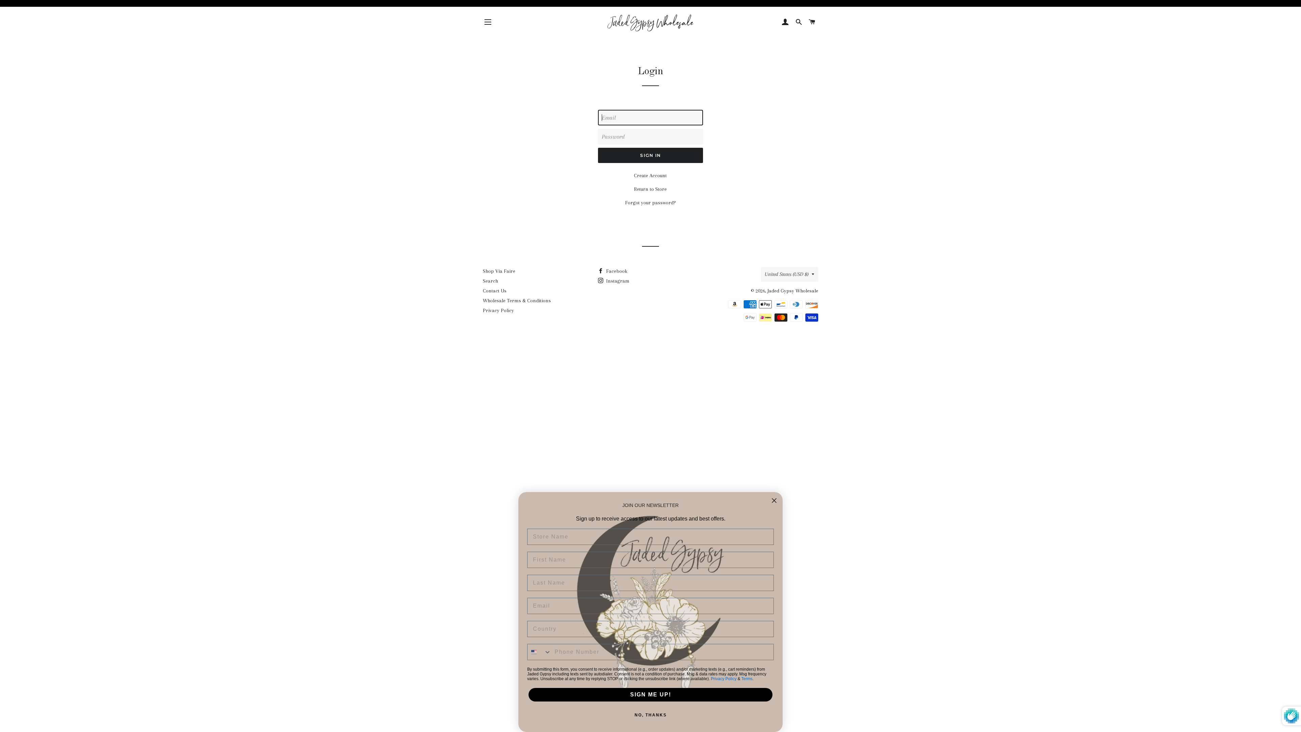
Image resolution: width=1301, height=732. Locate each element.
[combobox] (539, 652)
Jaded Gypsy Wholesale (792, 291)
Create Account (650, 175)
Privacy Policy (498, 310)
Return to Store (650, 189)
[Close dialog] (774, 500)
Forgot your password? (650, 203)
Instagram (617, 281)
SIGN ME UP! (650, 694)
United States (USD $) (786, 274)
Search (490, 281)
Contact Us (495, 291)
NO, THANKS (651, 715)
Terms (746, 678)
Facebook (616, 271)
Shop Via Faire (499, 271)
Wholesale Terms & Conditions (517, 301)
